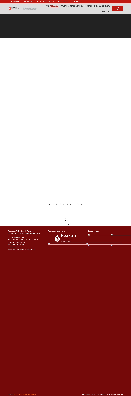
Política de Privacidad (110, 394)
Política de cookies (97, 394)
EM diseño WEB (18, 394)
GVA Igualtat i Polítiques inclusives (65, 74)
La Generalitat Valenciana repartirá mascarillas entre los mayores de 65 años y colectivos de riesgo (65, 126)
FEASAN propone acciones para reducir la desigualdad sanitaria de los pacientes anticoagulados (105, 176)
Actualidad (13, 48)
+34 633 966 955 (28, 1)
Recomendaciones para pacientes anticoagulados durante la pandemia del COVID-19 (105, 77)
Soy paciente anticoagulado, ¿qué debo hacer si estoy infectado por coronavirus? (26, 77)
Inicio (83, 394)
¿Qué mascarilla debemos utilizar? (26, 124)
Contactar (89, 394)
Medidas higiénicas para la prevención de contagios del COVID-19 (104, 126)
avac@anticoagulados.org (16, 244)
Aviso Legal (120, 394)
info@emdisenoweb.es (29, 394)
